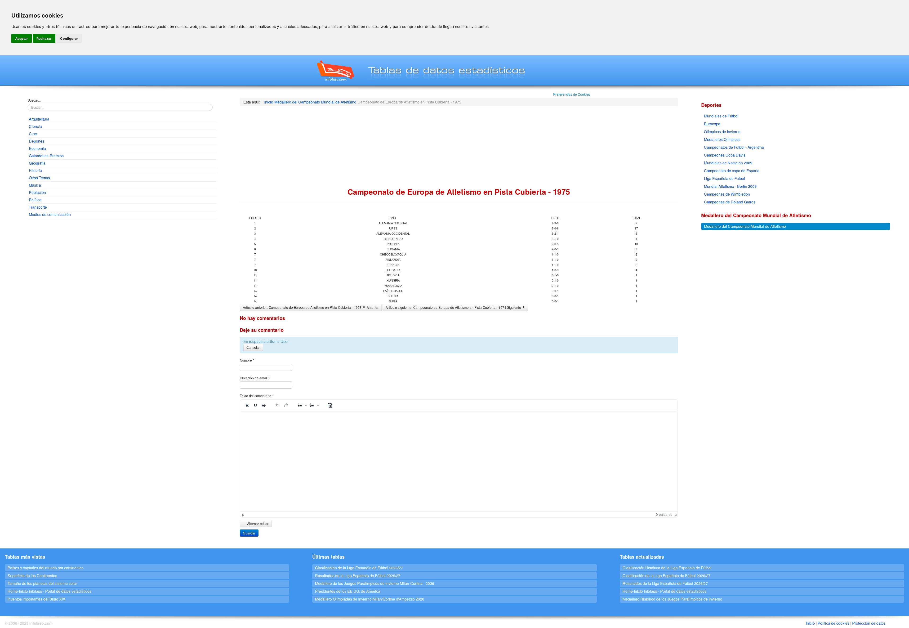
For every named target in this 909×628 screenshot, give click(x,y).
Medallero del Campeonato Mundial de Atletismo (745, 226)
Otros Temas (39, 177)
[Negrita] (247, 405)
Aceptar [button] (21, 38)
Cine (33, 133)
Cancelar (253, 347)
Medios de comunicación (50, 214)
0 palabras (664, 514)
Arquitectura (39, 119)
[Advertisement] (122, 256)
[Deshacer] (278, 405)
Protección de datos (869, 623)
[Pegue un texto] (330, 405)
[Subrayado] (255, 405)
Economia (37, 148)
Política (35, 199)
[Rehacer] (286, 405)
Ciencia (35, 126)
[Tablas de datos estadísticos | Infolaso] (335, 70)
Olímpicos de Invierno (722, 131)
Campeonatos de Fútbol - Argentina (734, 147)
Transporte (38, 207)
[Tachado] (264, 405)
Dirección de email (255, 378)
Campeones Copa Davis (724, 155)
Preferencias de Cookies (571, 94)
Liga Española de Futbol (724, 178)
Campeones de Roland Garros (729, 202)
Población (37, 192)
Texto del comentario (256, 395)
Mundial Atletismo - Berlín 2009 (730, 186)
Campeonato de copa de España (731, 170)
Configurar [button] (69, 38)
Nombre (247, 360)
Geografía (37, 163)
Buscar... (34, 100)
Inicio (810, 623)
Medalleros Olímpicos (722, 139)
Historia (35, 170)
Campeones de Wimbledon (727, 194)
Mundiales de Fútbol (721, 116)
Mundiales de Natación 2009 (728, 163)
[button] (302, 405)
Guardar (249, 533)
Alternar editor (257, 523)
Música (35, 185)
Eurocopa (712, 123)
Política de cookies (833, 623)
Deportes (36, 141)
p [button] (243, 514)
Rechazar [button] (44, 38)
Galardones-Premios (46, 155)
